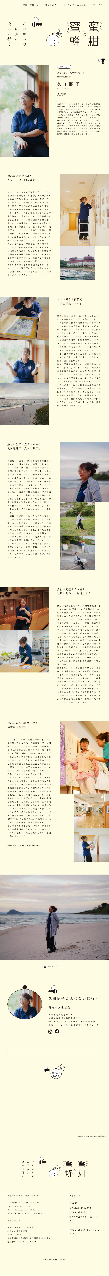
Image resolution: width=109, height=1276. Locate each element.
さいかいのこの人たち (74, 5)
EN (100, 5)
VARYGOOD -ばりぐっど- (85, 1218)
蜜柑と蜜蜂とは (31, 5)
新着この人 (51, 5)
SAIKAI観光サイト (82, 1207)
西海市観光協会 (79, 1212)
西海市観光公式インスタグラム (85, 1232)
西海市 (74, 1202)
